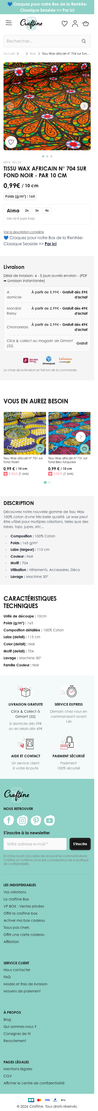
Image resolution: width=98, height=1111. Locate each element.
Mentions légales (18, 1069)
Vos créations (15, 892)
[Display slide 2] (49, 482)
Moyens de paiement (22, 991)
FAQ (7, 977)
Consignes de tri (17, 1033)
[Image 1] (43, 156)
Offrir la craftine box (20, 913)
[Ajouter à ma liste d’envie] (11, 142)
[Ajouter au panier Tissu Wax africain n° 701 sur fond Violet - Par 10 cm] (39, 448)
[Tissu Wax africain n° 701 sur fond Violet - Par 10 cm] (25, 433)
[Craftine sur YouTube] (49, 820)
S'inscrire (80, 844)
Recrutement (15, 1041)
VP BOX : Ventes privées (24, 906)
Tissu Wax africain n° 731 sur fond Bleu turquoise (67, 460)
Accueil (9, 53)
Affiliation (11, 941)
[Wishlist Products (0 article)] (65, 23)
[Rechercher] (84, 41)
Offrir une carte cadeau (24, 934)
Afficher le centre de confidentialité (34, 1083)
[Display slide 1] (45, 482)
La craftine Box (16, 899)
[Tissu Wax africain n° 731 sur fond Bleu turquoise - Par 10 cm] (69, 433)
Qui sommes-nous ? (20, 1026)
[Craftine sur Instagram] (22, 820)
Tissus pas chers (16, 927)
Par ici (68, 10)
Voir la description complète (24, 232)
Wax (33, 53)
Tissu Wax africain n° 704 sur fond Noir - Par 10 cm (66, 53)
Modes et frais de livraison (25, 984)
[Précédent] (10, 106)
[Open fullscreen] (47, 106)
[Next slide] (81, 437)
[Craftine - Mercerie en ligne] (31, 23)
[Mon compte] (75, 23)
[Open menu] (9, 22)
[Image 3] (51, 156)
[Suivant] (84, 106)
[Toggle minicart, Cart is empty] (86, 23)
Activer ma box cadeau (24, 920)
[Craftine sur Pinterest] (36, 820)
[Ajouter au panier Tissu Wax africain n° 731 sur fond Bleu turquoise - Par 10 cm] (84, 448)
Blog (7, 1019)
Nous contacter (17, 970)
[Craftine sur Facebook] (9, 820)
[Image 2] (47, 156)
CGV (8, 1076)
